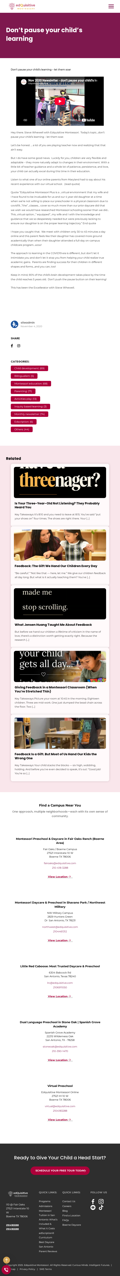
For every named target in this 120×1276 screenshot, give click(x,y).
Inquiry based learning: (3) (30, 406)
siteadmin (28, 322)
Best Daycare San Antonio (46, 1244)
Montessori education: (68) (31, 383)
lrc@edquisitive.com (60, 982)
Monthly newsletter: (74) (29, 414)
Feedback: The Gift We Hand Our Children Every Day (56, 566)
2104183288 (60, 1110)
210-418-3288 (60, 867)
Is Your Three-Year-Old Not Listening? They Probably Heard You (57, 505)
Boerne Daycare (71, 1224)
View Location (58, 876)
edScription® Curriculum (46, 1235)
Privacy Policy (28, 1269)
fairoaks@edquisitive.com (60, 863)
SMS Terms (46, 1269)
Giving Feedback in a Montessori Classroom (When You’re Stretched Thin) (56, 689)
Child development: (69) (29, 368)
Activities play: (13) (25, 398)
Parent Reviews (48, 1251)
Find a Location (71, 1215)
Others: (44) (21, 429)
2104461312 (60, 931)
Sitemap (11, 1269)
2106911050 (60, 987)
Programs (44, 1201)
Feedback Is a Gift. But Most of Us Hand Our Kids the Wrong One (56, 756)
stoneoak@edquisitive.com (60, 1046)
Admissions (45, 1206)
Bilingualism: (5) (24, 375)
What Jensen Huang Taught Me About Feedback (53, 625)
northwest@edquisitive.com (60, 926)
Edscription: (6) (23, 421)
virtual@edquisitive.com (60, 1106)
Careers (66, 1206)
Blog (65, 1210)
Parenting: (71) (23, 391)
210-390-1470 (60, 1051)
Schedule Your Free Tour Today (60, 1170)
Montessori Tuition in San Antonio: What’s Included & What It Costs (48, 1219)
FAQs (65, 1220)
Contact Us (68, 1201)
